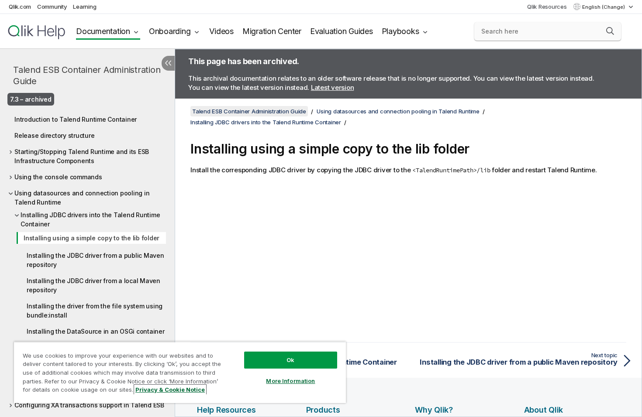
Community (52, 6)
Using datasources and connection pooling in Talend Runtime (81, 197)
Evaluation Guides (341, 31)
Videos (221, 31)
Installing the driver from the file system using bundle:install (94, 310)
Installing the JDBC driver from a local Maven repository (93, 285)
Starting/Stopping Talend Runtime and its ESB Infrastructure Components (81, 156)
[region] (180, 372)
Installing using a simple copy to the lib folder (91, 238)
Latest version (332, 87)
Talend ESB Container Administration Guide (86, 75)
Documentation (103, 31)
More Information (290, 380)
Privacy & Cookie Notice (170, 389)
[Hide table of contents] (168, 63)
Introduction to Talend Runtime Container (75, 119)
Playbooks (400, 31)
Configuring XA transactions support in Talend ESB (89, 405)
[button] (610, 31)
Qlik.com (20, 6)
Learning (84, 6)
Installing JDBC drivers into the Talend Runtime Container (90, 219)
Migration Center (271, 31)
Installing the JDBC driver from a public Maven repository (95, 260)
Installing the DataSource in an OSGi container (96, 331)
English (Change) (604, 7)
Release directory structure (54, 135)
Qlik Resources (547, 6)
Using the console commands (58, 177)
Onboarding (170, 31)
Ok (290, 359)
